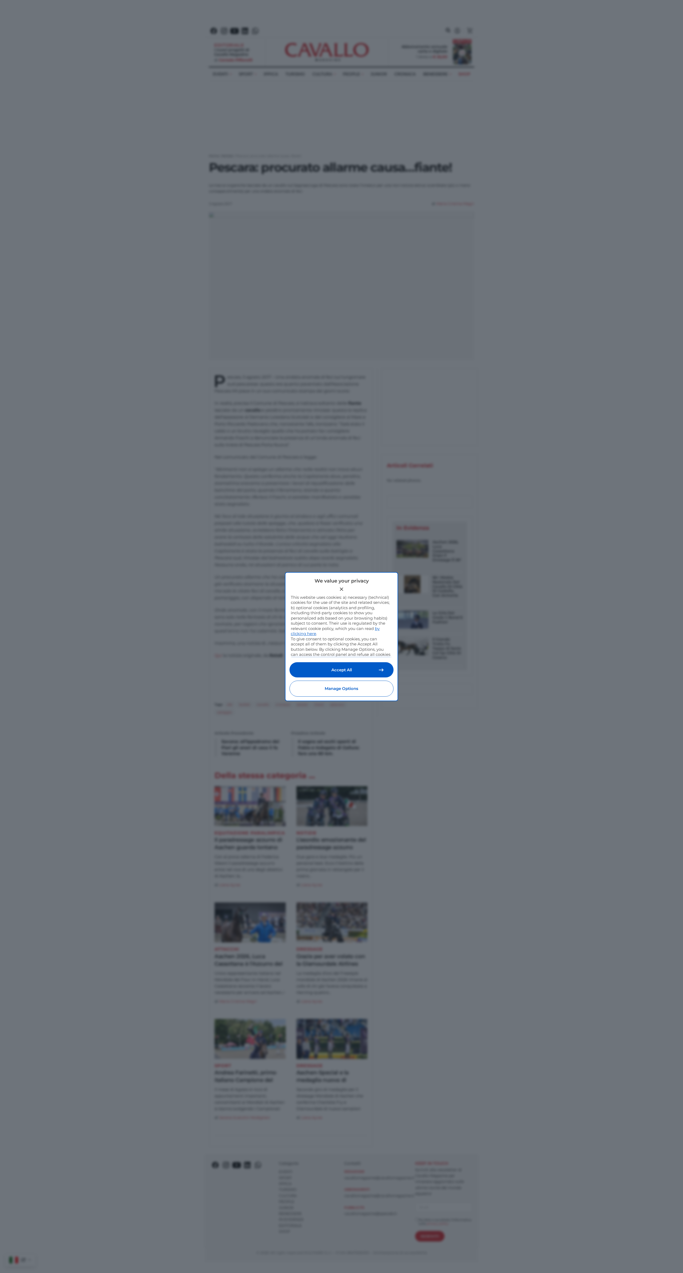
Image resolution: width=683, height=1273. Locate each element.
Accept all (341, 669)
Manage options (341, 688)
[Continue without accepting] (341, 589)
